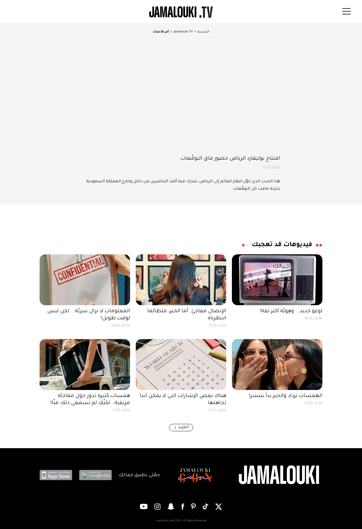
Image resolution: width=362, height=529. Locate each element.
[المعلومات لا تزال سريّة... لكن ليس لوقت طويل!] (85, 279)
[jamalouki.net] (280, 475)
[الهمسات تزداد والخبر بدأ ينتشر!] (277, 364)
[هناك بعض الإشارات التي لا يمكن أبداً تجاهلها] (181, 364)
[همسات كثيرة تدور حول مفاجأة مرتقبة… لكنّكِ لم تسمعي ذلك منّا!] (85, 364)
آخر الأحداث (161, 32)
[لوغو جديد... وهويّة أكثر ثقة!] (277, 279)
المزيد (183, 427)
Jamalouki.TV (183, 32)
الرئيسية (203, 32)
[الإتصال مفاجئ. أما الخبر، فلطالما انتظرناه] (181, 279)
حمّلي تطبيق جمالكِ (139, 475)
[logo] (181, 12)
